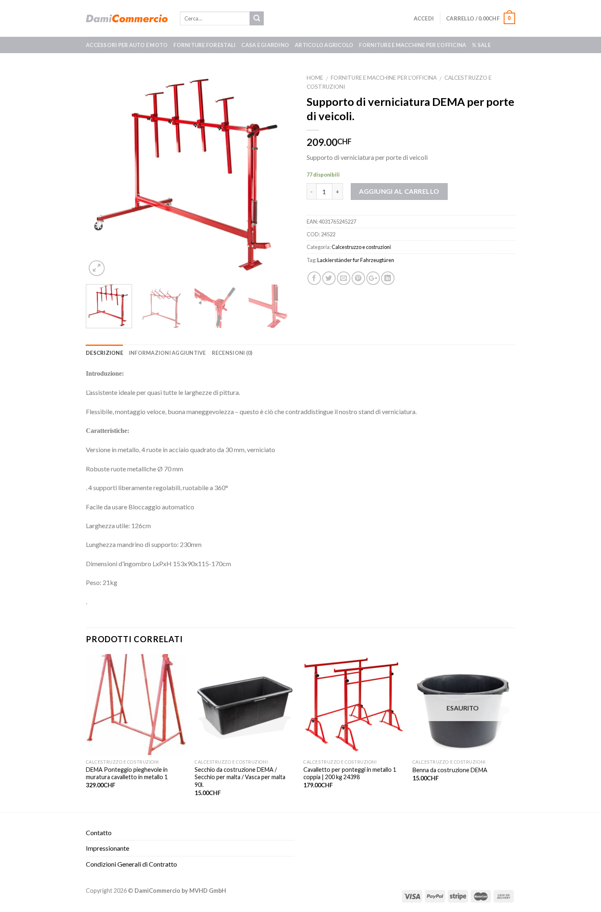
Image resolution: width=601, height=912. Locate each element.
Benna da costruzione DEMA (450, 769)
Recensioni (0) (232, 353)
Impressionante (107, 848)
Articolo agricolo (324, 45)
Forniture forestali (204, 45)
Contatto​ (99, 832)
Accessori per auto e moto (127, 45)
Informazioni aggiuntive (167, 353)
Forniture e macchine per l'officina (384, 77)
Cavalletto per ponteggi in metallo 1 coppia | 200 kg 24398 (349, 773)
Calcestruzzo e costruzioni (361, 247)
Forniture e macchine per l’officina (412, 45)
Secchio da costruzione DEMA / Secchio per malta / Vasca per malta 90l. (240, 777)
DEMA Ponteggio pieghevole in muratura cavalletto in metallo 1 (127, 773)
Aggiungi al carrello (399, 191)
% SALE (481, 45)
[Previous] (100, 174)
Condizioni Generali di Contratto (131, 864)
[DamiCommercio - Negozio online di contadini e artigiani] (127, 18)
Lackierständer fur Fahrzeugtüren (355, 260)
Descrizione (104, 353)
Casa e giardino (265, 45)
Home (315, 77)
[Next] (280, 174)
